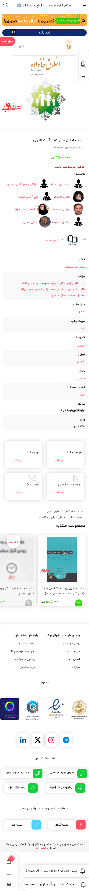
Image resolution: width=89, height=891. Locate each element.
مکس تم (41, 848)
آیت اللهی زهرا (75, 283)
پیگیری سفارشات (25, 659)
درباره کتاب (31, 453)
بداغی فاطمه (27, 283)
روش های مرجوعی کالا (22, 651)
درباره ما (75, 667)
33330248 (17, 773)
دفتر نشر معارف (75, 267)
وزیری (81, 345)
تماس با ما (74, 659)
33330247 (62, 773)
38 (83, 329)
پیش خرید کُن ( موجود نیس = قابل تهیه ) (51, 871)
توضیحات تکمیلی (69, 485)
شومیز (81, 362)
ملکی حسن (30, 222)
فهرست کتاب (72, 453)
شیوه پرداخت (72, 651)
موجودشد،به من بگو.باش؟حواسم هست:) (50, 884)
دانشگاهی (69, 511)
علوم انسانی (53, 511)
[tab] (65, 454)
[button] (82, 65)
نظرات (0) (33, 485)
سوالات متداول (26, 644)
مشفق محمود (76, 295)
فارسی (81, 378)
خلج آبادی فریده (28, 197)
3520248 (61, 788)
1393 (81, 312)
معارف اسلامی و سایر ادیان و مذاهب (61, 517)
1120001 (16, 788)
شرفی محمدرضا (53, 289)
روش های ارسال (71, 644)
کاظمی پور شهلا (25, 210)
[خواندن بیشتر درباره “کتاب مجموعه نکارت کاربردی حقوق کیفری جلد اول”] (28, 602)
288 (82, 395)
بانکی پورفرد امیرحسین (22, 184)
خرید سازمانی (27, 667)
